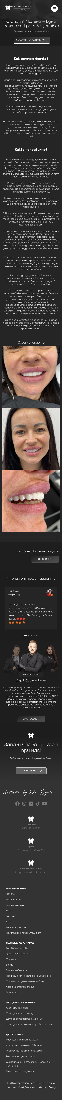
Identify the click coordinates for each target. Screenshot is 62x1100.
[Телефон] (31, 825)
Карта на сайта (16, 927)
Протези (11, 992)
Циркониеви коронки (18, 953)
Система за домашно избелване (25, 981)
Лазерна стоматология (20, 986)
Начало (10, 893)
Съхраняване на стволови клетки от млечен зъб (28, 1063)
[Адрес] (31, 847)
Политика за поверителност (23, 932)
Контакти (12, 916)
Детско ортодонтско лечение (24, 1018)
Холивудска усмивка (17, 948)
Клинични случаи (15, 905)
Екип (8, 910)
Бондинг (10, 964)
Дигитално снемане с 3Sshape (24, 1045)
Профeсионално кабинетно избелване (28, 975)
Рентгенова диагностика (21, 1056)
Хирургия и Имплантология (22, 1039)
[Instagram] (24, 803)
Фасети (11, 959)
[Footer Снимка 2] (38, 803)
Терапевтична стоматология (24, 1050)
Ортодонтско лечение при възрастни (29, 1024)
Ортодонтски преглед (19, 1013)
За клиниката (14, 899)
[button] (55, 10)
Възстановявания (16, 970)
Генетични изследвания (20, 1071)
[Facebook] (17, 803)
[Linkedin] (31, 803)
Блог (8, 921)
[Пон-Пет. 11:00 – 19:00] (31, 869)
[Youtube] (44, 803)
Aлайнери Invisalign (17, 1007)
